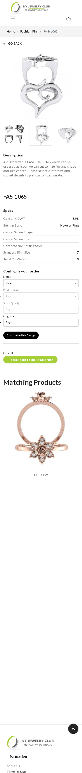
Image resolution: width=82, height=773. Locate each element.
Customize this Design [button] (21, 335)
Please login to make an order (30, 359)
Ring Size (8, 316)
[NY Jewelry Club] (30, 8)
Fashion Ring (29, 31)
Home (11, 31)
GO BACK (14, 43)
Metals (7, 276)
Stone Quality (11, 303)
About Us (13, 766)
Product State (11, 290)
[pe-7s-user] (69, 20)
